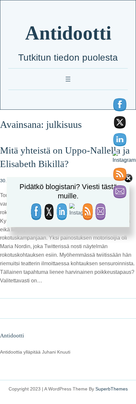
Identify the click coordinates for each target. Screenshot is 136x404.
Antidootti (68, 33)
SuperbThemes (111, 388)
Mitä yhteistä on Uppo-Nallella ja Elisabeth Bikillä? (65, 157)
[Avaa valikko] (68, 79)
